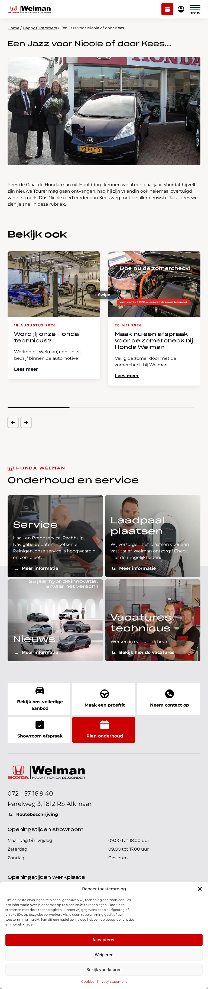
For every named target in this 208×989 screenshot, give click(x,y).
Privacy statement (112, 982)
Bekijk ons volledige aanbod (40, 705)
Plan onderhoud (167, 9)
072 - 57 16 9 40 (30, 793)
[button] (200, 889)
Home (13, 28)
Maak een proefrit (104, 705)
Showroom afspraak (40, 736)
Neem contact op (169, 705)
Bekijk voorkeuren (104, 969)
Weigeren (104, 954)
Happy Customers (40, 28)
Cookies (87, 982)
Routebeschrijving (37, 814)
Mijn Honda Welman (181, 9)
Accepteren (104, 939)
